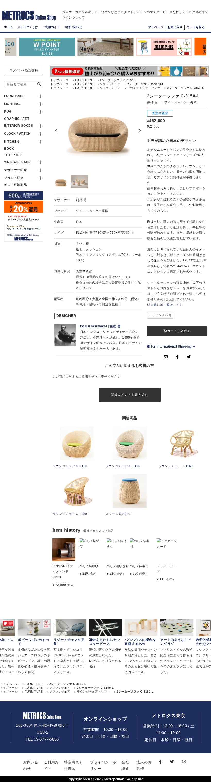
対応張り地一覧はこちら (165, 305)
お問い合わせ (73, 27)
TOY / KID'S (13, 155)
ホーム (8, 27)
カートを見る (196, 27)
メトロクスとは (27, 27)
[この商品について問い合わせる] (166, 357)
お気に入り (175, 27)
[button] (140, 130)
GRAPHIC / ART (16, 119)
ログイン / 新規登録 (23, 70)
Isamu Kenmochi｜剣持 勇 (100, 326)
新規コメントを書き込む (129, 394)
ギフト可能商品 (15, 185)
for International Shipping (171, 346)
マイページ (155, 27)
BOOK (9, 148)
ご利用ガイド (51, 27)
